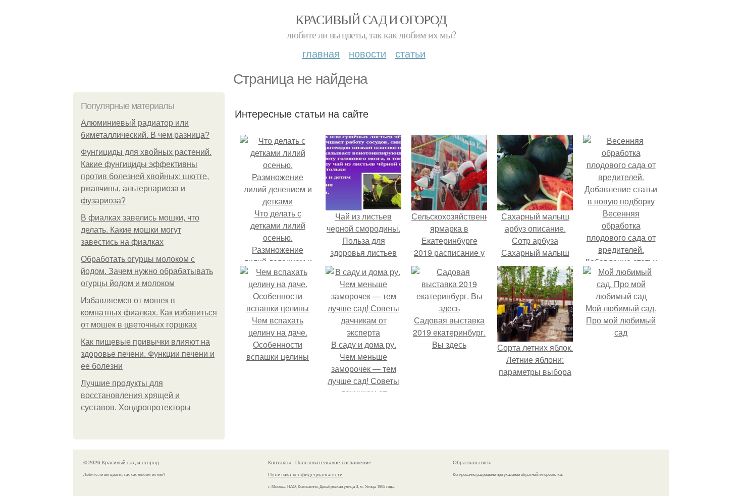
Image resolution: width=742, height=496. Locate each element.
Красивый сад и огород (370, 19)
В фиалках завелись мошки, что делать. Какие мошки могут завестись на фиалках (140, 229)
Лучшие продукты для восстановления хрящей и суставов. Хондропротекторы (136, 395)
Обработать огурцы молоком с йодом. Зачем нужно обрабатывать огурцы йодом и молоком (147, 271)
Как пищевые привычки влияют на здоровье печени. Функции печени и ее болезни (148, 354)
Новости (367, 53)
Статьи (410, 53)
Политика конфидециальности (305, 474)
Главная (321, 53)
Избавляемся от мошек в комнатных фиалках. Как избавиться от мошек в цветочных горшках (149, 312)
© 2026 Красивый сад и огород (121, 462)
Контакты (279, 462)
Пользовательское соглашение (333, 462)
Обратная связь (472, 462)
